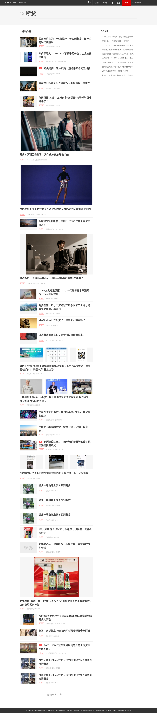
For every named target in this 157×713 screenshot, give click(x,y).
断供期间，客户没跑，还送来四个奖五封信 (67, 68)
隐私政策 (91, 710)
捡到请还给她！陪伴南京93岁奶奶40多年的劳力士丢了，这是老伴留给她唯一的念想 (119, 67)
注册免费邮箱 (136, 3)
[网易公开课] (96, 2)
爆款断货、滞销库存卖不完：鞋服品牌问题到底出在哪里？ (51, 278)
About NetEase (53, 710)
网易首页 (8, 3)
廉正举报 (121, 710)
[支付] (113, 2)
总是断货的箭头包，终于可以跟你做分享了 (62, 334)
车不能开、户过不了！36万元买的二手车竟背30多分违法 (119, 58)
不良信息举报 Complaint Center (105, 710)
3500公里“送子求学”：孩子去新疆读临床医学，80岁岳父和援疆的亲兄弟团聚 (119, 37)
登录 (126, 3)
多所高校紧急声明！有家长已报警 (115, 71)
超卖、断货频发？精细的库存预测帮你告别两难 (64, 630)
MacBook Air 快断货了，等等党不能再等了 (62, 320)
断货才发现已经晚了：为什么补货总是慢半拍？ (45, 154)
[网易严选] (105, 2)
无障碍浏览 (22, 3)
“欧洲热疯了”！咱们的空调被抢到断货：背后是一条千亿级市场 (54, 473)
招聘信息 (77, 710)
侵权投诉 (128, 710)
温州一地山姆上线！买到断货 (55, 485)
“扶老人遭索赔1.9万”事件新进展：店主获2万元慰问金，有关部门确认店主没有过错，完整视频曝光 (119, 62)
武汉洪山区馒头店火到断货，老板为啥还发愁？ (64, 83)
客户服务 (84, 710)
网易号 (41, 47)
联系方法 (69, 710)
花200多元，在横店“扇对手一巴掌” (115, 41)
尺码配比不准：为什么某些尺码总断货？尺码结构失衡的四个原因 (55, 208)
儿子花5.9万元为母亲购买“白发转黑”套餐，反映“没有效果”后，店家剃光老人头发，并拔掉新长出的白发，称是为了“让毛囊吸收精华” (119, 45)
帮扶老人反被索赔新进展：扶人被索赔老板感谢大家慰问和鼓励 (119, 50)
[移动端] (89, 2)
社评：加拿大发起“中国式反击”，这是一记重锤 (119, 75)
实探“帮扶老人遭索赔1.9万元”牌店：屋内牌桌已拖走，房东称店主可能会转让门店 (119, 54)
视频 (41, 74)
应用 (14, 3)
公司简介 (62, 710)
